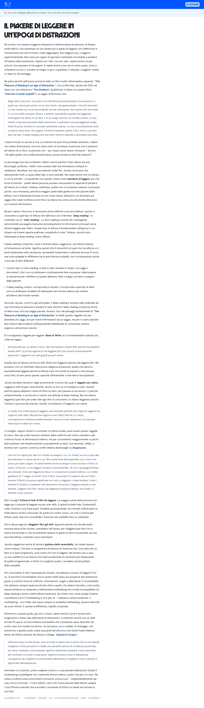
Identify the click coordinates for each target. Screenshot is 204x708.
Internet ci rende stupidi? (19, 93)
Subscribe (193, 4)
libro (84, 698)
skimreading (95, 698)
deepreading (31, 698)
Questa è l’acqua (66, 634)
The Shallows (41, 89)
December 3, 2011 (12, 698)
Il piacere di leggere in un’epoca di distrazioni (42, 30)
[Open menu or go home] (7, 4)
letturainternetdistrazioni (67, 698)
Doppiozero (79, 447)
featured (43, 698)
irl (51, 698)
